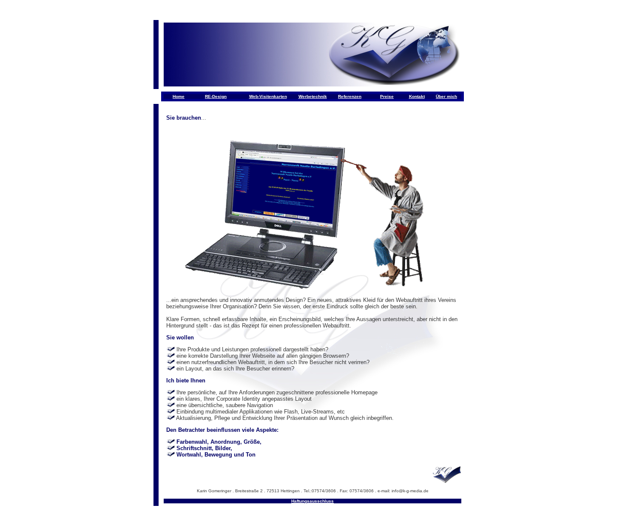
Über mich (446, 96)
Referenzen (349, 96)
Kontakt (417, 96)
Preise (387, 96)
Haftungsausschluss (312, 501)
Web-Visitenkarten (268, 96)
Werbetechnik (312, 96)
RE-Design (216, 96)
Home (179, 96)
